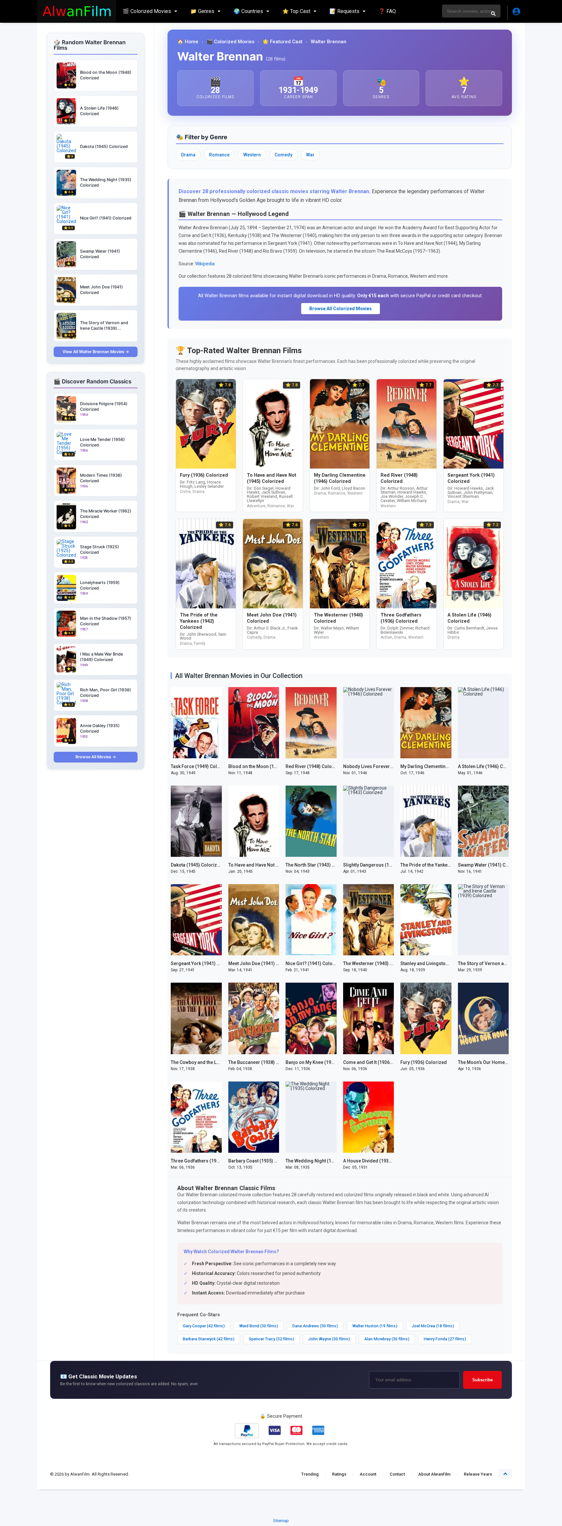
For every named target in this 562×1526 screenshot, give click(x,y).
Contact (397, 1474)
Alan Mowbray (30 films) (386, 1338)
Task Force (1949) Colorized (201, 766)
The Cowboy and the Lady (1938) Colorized (216, 1062)
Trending (310, 1474)
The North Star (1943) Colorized (319, 865)
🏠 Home (187, 41)
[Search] (493, 13)
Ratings (339, 1474)
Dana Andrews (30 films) (315, 1325)
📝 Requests (344, 11)
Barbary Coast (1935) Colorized (262, 1160)
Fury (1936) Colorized (423, 1062)
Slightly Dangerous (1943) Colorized (382, 865)
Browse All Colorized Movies (340, 308)
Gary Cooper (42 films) (204, 1325)
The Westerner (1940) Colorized (377, 963)
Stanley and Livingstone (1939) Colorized (444, 963)
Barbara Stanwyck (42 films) (208, 1338)
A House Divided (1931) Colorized (379, 1160)
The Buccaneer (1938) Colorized (262, 1062)
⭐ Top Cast (296, 11)
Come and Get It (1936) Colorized (378, 1062)
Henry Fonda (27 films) (445, 1338)
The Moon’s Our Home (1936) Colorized (500, 1062)
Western (252, 154)
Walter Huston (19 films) (374, 1325)
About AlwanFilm (434, 1474)
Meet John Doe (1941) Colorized (262, 963)
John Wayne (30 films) (329, 1338)
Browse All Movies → (95, 756)
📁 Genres (202, 11)
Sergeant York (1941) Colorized (204, 963)
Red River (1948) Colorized (314, 766)
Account (368, 1474)
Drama (188, 154)
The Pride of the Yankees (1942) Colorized (445, 865)
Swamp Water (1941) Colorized (491, 865)
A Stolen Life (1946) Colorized (489, 766)
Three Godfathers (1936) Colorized (208, 1160)
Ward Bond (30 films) (258, 1325)
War (310, 154)
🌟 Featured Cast (282, 41)
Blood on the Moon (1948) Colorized (267, 766)
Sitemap (281, 1520)
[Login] (516, 13)
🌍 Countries (248, 11)
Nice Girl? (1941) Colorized (315, 963)
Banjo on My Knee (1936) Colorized (323, 1062)
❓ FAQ (387, 11)
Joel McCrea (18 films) (433, 1325)
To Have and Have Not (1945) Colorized (270, 865)
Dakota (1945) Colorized (196, 865)
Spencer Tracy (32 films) (271, 1338)
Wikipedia (205, 263)
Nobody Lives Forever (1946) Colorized (385, 766)
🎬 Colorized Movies (147, 11)
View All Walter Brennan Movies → (95, 351)
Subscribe (482, 1379)
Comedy (283, 154)
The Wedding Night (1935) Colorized (324, 1160)
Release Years (478, 1474)
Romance (219, 154)
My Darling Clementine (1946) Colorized (442, 766)
